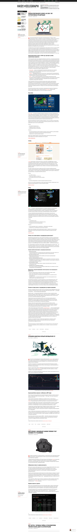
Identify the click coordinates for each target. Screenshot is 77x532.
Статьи (27, 0)
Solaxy (30, 76)
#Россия (24, 2)
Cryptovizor (51, 390)
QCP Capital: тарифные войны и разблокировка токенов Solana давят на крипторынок (42, 526)
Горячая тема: (44, 4)
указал (53, 459)
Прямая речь (23, 0)
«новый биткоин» (46, 307)
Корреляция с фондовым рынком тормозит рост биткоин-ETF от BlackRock (42, 432)
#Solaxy (37, 329)
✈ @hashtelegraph (57, 2)
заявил (29, 400)
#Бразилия (38, 424)
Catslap (30, 73)
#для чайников (28, 2)
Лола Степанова (30, 528)
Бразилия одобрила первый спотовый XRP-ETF (41, 336)
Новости (19, 0)
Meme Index (30, 113)
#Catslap (30, 329)
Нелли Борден (30, 16)
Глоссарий (31, 0)
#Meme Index (33, 329)
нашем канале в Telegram (47, 420)
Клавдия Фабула (30, 434)
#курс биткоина (19, 2)
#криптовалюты (42, 329)
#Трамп (34, 2)
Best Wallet (48, 89)
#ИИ (31, 2)
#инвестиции (46, 329)
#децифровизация (42, 2)
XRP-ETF (39, 368)
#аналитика (37, 2)
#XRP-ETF (33, 424)
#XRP (35, 424)
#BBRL (29, 424)
